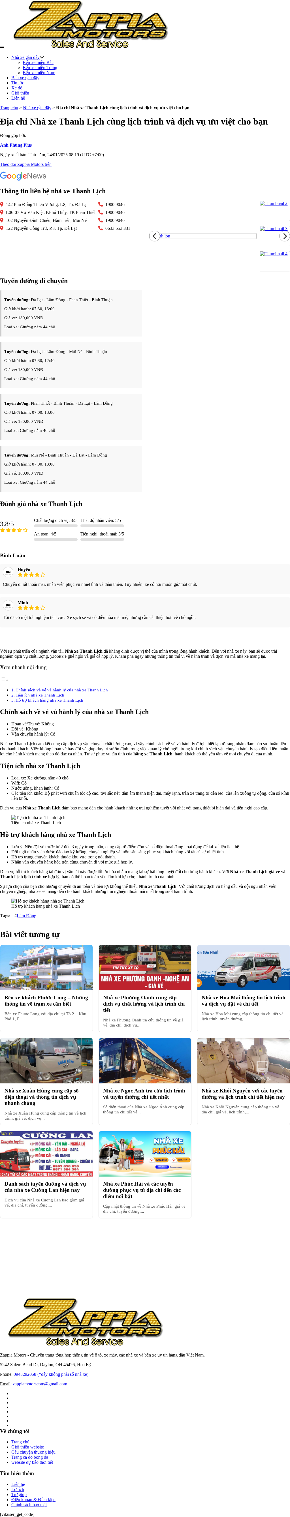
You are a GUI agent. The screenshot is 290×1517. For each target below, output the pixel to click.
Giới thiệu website (27, 1447)
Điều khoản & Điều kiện (33, 1499)
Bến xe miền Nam (39, 72)
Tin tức (17, 82)
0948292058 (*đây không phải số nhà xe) (51, 1374)
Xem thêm (145, 638)
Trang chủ (9, 107)
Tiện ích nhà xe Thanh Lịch (40, 695)
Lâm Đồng (26, 915)
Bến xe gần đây (25, 77)
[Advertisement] (145, 1258)
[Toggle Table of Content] (4, 680)
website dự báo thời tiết (32, 1462)
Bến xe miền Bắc (38, 62)
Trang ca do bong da (29, 1457)
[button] (2, 47)
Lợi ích (17, 1489)
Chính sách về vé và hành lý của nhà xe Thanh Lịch (62, 689)
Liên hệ (18, 98)
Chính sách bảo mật (29, 1504)
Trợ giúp (19, 1494)
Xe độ (16, 87)
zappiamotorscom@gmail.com (40, 1383)
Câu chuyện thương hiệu (33, 1452)
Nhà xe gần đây (25, 57)
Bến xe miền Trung (40, 67)
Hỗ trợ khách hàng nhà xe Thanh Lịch (49, 700)
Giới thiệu (20, 93)
